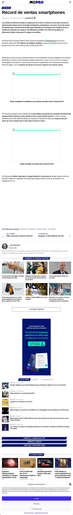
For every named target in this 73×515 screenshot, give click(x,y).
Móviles (24, 229)
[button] (70, 484)
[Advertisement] (36, 214)
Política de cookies (29, 513)
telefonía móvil (51, 41)
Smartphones (42, 229)
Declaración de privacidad (41, 513)
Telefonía (52, 229)
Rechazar (36, 504)
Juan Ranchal (29, 18)
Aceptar (36, 498)
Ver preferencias (36, 509)
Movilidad (32, 229)
